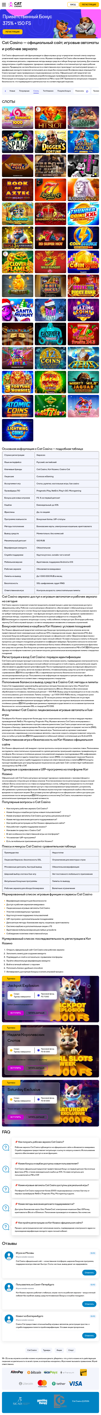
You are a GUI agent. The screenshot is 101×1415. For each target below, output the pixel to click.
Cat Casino (32, 1350)
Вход (73, 4)
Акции (59, 1350)
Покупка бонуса (64, 91)
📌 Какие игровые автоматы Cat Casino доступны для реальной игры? (52, 1185)
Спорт (71, 1350)
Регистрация (89, 4)
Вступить (16, 1013)
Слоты (36, 91)
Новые (12, 91)
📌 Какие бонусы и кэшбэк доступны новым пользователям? (47, 1163)
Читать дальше (36, 1013)
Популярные (24, 91)
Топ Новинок (48, 91)
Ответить (89, 1272)
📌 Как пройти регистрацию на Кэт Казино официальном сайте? (49, 1222)
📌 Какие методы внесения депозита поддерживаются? (44, 1204)
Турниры (46, 1350)
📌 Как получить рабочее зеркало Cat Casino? (39, 1142)
